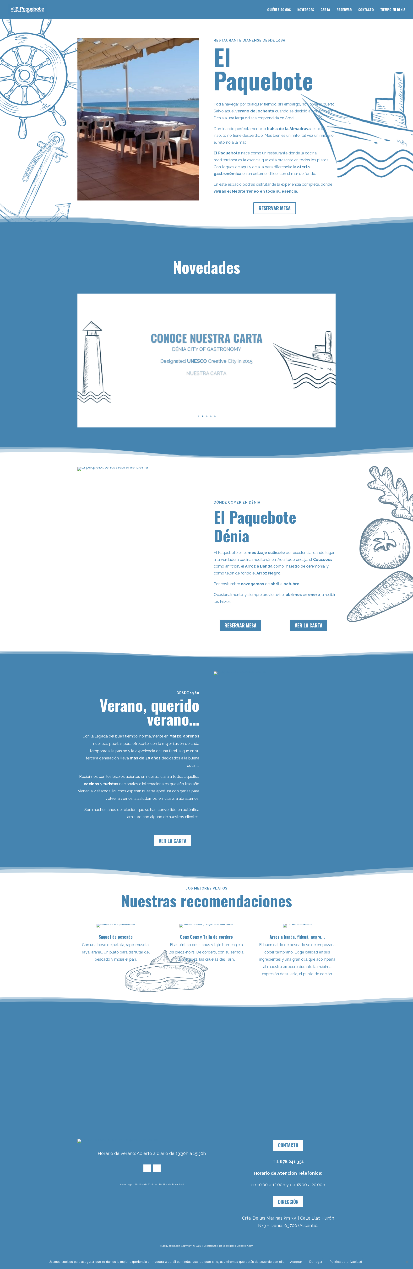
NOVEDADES (305, 10)
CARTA (325, 10)
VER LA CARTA (308, 625)
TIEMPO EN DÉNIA (392, 10)
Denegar (315, 1262)
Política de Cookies (146, 1184)
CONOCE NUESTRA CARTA (206, 335)
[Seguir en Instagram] (157, 1168)
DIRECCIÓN (288, 1201)
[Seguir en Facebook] (147, 1168)
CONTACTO (366, 10)
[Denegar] (407, 1261)
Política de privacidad (346, 1262)
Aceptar (296, 1262)
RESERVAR (344, 10)
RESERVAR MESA (275, 208)
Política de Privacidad (171, 1184)
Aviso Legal (126, 1184)
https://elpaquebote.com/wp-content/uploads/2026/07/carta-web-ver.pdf (206, 385)
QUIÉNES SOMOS (279, 10)
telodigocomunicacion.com (238, 1245)
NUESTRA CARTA (206, 371)
